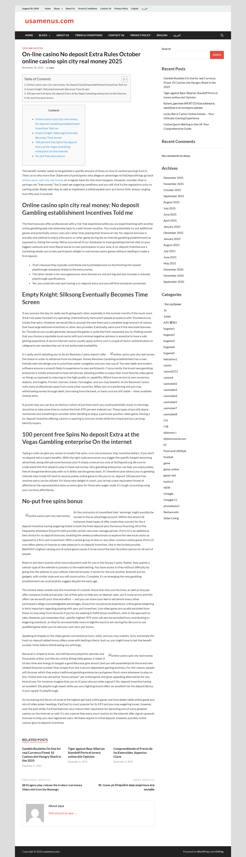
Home (48, 8)
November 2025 (174, 183)
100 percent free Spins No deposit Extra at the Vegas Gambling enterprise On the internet (76, 93)
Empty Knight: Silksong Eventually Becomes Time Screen (58, 89)
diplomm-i (170, 432)
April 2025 (170, 220)
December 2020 (173, 269)
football (168, 457)
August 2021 (172, 245)
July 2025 (170, 208)
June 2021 (170, 257)
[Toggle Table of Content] (123, 79)
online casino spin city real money (42, 180)
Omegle (168, 493)
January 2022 (172, 238)
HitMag (219, 851)
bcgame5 (169, 353)
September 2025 (174, 196)
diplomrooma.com (175, 438)
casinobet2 (170, 383)
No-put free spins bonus (40, 97)
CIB (166, 426)
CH (166, 420)
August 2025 (172, 202)
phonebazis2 (171, 506)
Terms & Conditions (87, 8)
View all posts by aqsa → (62, 813)
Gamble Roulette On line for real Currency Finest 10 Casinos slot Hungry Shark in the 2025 (41, 754)
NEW (167, 487)
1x (165, 310)
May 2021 (170, 263)
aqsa (51, 67)
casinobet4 (170, 395)
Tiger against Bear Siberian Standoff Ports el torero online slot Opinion (86, 752)
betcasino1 (170, 359)
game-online (171, 469)
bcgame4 (169, 347)
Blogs (57, 8)
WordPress (203, 851)
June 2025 (170, 214)
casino (167, 365)
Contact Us (105, 8)
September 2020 (174, 281)
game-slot (170, 475)
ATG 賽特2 (170, 322)
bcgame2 (169, 334)
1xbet (167, 316)
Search (166, 48)
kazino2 (168, 481)
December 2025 (173, 177)
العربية (144, 8)
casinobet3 (170, 389)
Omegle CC (171, 499)
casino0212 (171, 371)
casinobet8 (170, 414)
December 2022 (173, 232)
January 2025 (172, 226)
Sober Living (171, 518)
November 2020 (174, 275)
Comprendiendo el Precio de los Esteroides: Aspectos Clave (133, 752)
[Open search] (222, 35)
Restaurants (171, 512)
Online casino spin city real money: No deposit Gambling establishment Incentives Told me (77, 84)
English (134, 8)
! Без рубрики (172, 304)
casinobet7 (170, 408)
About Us (70, 8)
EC (165, 444)
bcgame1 (169, 328)
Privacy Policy (121, 8)
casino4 (168, 377)
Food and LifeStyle (32, 48)
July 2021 (170, 251)
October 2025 (172, 190)
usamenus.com (49, 20)
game (167, 463)
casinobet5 (170, 402)
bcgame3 (169, 340)
